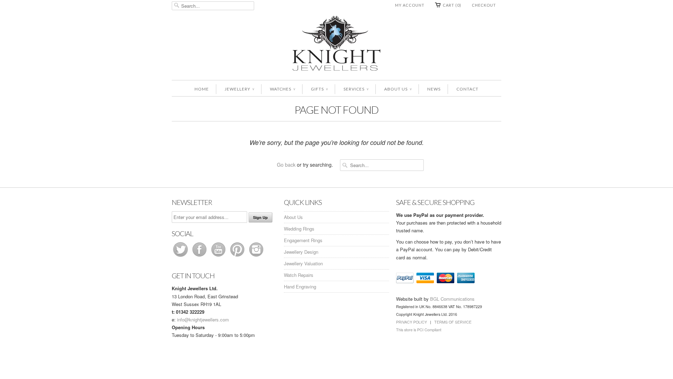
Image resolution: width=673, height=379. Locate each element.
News (434, 89)
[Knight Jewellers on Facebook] (200, 256)
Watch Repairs (298, 275)
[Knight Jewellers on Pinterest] (238, 256)
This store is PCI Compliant (418, 329)
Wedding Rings (299, 228)
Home (202, 89)
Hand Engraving (300, 286)
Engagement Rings (303, 240)
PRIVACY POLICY (411, 322)
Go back (286, 164)
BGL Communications (452, 298)
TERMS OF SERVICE (452, 322)
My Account (409, 5)
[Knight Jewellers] (336, 44)
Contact (467, 89)
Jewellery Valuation (303, 263)
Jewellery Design (301, 251)
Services (356, 89)
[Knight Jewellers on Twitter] (181, 256)
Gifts (319, 89)
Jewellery (239, 89)
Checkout (484, 5)
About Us (398, 89)
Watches (282, 89)
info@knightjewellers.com (203, 319)
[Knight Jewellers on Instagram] (256, 256)
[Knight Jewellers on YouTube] (219, 256)
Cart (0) (452, 5)
